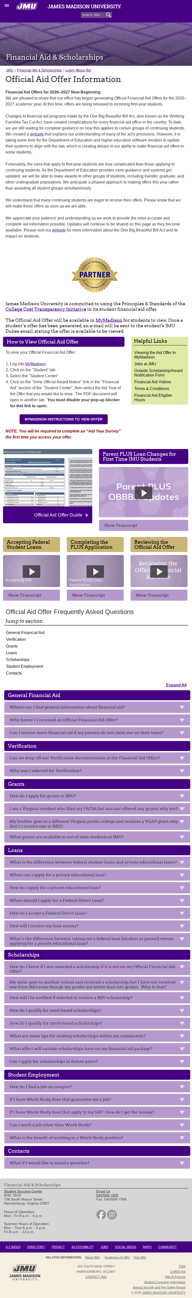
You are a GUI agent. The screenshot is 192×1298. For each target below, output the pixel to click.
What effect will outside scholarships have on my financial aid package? (81, 1048)
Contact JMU (96, 1277)
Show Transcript (120, 525)
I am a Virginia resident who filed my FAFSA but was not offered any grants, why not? (94, 808)
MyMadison (109, 320)
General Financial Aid (25, 632)
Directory (36, 1247)
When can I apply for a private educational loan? (58, 874)
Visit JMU (140, 1257)
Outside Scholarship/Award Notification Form (158, 372)
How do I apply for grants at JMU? (43, 796)
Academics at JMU (117, 1257)
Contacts (14, 673)
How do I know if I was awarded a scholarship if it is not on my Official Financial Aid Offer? (92, 969)
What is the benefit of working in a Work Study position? (67, 1137)
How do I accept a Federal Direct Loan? (48, 913)
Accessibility (83, 1247)
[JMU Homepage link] (24, 1280)
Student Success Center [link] (23, 1191)
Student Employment (24, 666)
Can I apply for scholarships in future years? (54, 1061)
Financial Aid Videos (152, 382)
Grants (12, 646)
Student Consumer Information (165, 1282)
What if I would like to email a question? (49, 1162)
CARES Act (178, 1272)
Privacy (58, 1247)
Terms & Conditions (151, 388)
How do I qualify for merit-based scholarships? (56, 1023)
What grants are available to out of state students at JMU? (67, 836)
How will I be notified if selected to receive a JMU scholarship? (71, 997)
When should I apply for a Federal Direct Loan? (57, 900)
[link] (101, 1218)
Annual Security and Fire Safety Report (159, 1287)
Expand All (176, 685)
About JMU (92, 1257)
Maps (147, 1247)
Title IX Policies (175, 1277)
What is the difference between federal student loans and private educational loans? (93, 862)
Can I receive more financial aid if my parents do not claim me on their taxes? (86, 732)
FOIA (182, 1266)
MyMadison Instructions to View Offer (63, 419)
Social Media (125, 1247)
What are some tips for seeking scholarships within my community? (78, 1036)
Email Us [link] (103, 1191)
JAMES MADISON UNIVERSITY (164, 1292)
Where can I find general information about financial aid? (67, 707)
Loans (11, 653)
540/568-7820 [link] (107, 1195)
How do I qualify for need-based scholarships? (55, 1010)
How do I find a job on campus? (41, 1086)
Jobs (104, 1247)
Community (167, 1247)
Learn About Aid (78, 70)
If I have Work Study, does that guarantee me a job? (61, 1099)
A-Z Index (13, 1247)
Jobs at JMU (145, 364)
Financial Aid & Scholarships (39, 70)
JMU (9, 70)
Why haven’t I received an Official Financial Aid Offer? (64, 720)
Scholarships (17, 660)
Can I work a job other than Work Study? (51, 1124)
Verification (16, 639)
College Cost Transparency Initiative (46, 309)
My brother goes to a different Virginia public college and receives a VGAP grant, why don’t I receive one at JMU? (94, 823)
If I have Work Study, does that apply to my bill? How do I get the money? (83, 1112)
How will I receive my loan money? (44, 926)
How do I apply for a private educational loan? (55, 887)
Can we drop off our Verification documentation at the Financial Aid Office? (85, 758)
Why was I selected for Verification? (46, 770)
